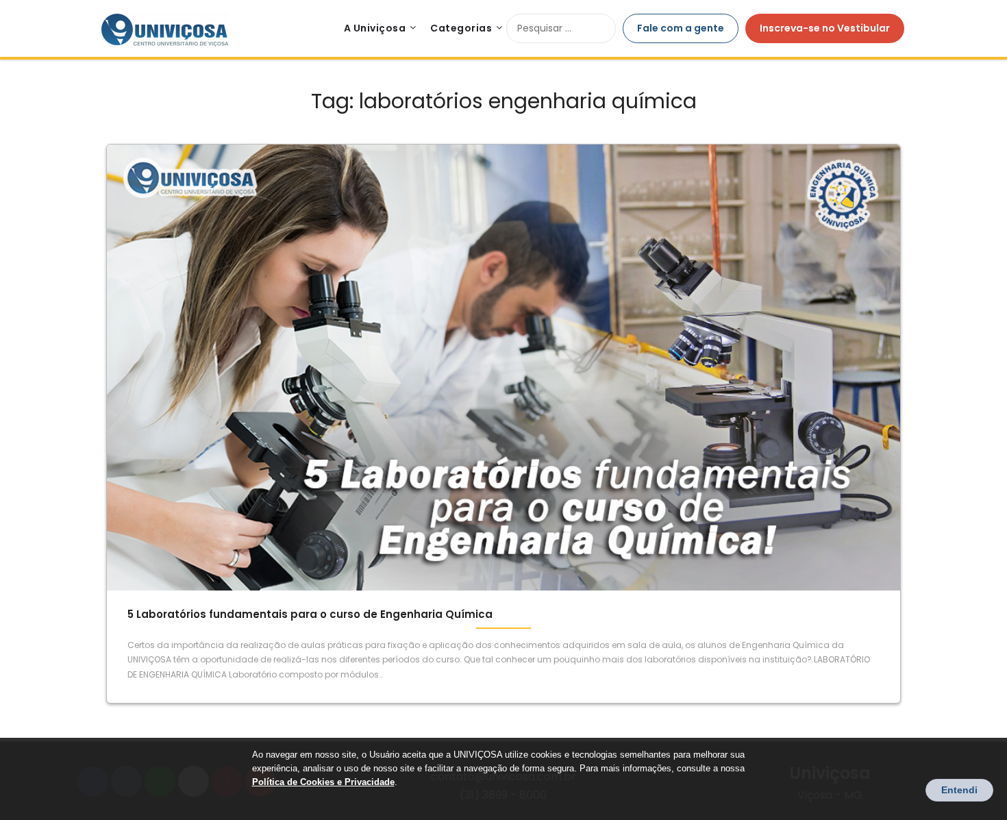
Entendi (959, 789)
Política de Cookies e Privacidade (323, 782)
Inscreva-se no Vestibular (825, 28)
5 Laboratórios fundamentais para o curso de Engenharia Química (310, 614)
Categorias (461, 28)
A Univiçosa (375, 28)
